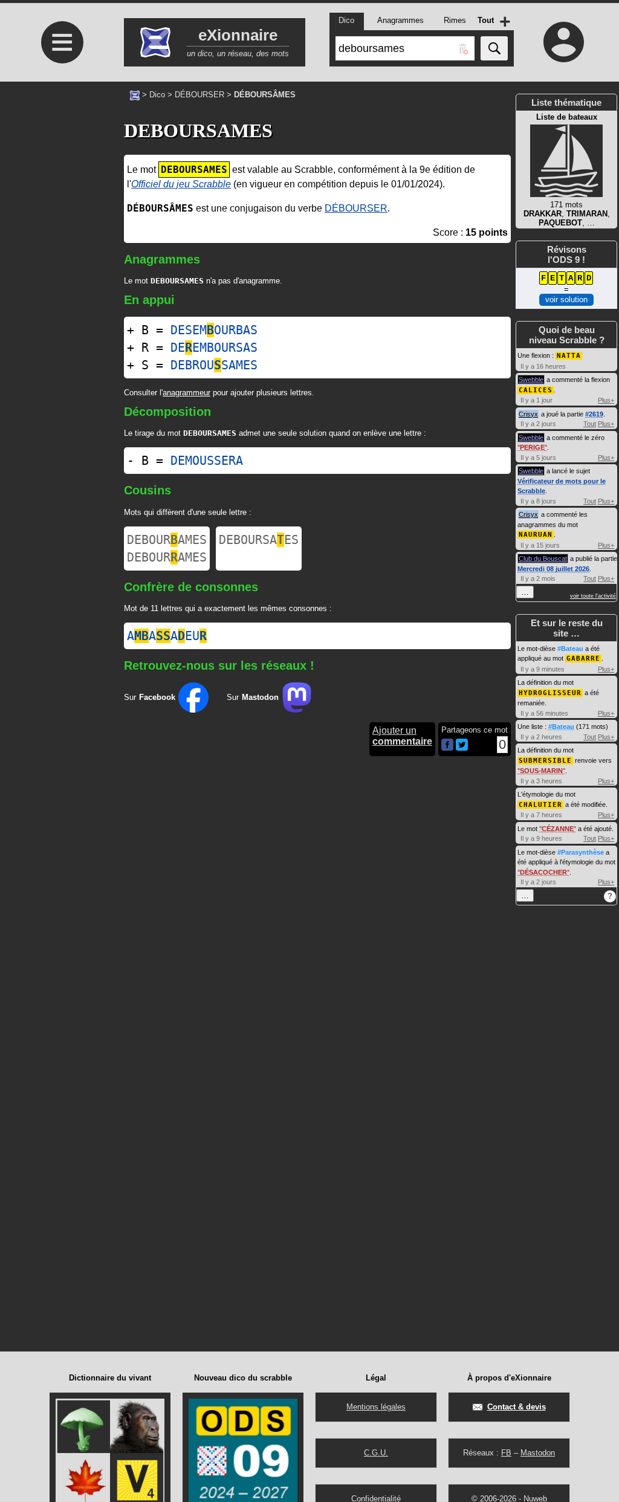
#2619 (594, 414)
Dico (157, 94)
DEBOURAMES (167, 539)
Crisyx (528, 414)
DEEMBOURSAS (214, 347)
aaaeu (167, 636)
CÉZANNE (558, 828)
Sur (149, 697)
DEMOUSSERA (206, 460)
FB (506, 1452)
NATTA (569, 356)
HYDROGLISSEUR (550, 693)
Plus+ (606, 400)
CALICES (536, 390)
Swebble (531, 379)
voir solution (566, 299)
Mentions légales (376, 1406)
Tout (589, 423)
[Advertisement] (60, 378)
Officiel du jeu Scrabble (181, 184)
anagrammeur (186, 392)
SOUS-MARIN (541, 770)
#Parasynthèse (580, 852)
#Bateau (570, 648)
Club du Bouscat (543, 558)
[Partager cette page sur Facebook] (447, 746)
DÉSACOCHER (543, 872)
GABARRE (583, 658)
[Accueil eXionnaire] (135, 94)
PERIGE (532, 447)
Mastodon (537, 1452)
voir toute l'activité (593, 596)
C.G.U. (376, 1452)
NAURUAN (536, 535)
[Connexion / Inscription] (563, 41)
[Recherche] (494, 48)
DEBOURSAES (259, 539)
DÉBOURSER (199, 94)
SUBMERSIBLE (545, 761)
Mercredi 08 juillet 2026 (553, 568)
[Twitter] (462, 748)
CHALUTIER (540, 805)
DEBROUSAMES (214, 365)
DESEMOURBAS (214, 330)
